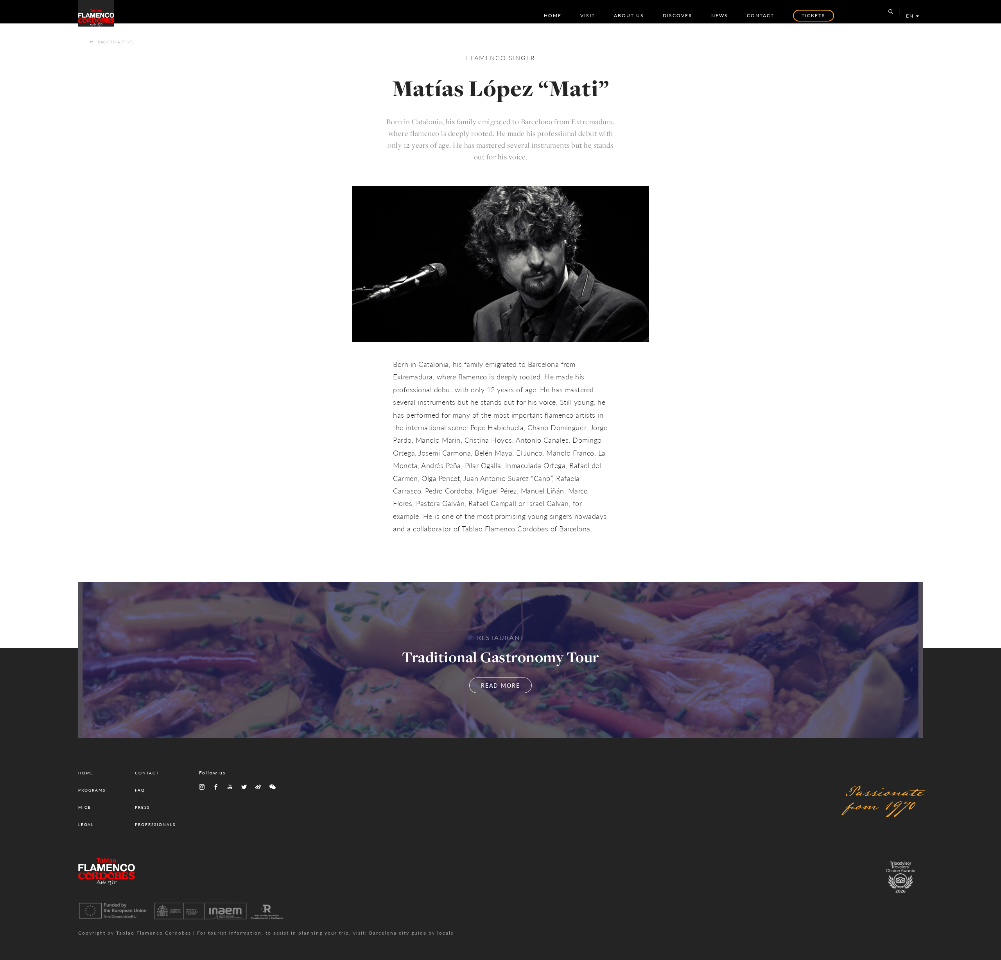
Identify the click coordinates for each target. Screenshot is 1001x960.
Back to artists (116, 42)
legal (86, 824)
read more (500, 685)
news (719, 15)
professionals (155, 824)
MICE (84, 807)
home (552, 15)
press (142, 807)
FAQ (140, 790)
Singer (522, 57)
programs (92, 790)
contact (760, 15)
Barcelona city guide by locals (411, 933)
